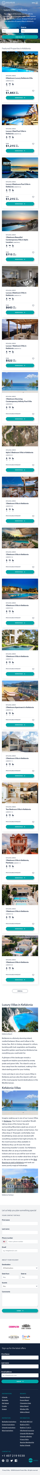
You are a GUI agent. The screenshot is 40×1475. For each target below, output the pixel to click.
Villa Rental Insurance (27, 1430)
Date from (5, 27)
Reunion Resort (25, 1397)
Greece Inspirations (8, 1424)
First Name (5, 1354)
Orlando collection (26, 1436)
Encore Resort (24, 1400)
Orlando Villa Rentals (27, 1433)
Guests (4, 1283)
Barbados (5, 1400)
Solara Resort (24, 1406)
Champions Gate (25, 1403)
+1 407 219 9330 (13, 1455)
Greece (4, 1409)
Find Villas (18, 37)
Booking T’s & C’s (25, 1427)
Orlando (4, 1397)
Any (4, 31)
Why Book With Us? (26, 1421)
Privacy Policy (24, 1439)
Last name (5, 1229)
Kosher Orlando (25, 1445)
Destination (6, 1264)
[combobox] (25, 1268)
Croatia (4, 1406)
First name (6, 1220)
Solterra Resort (25, 1412)
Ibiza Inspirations (7, 1430)
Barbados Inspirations (9, 1421)
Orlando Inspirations (8, 1427)
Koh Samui (5, 1403)
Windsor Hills (24, 1409)
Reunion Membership (27, 1442)
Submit (19, 1310)
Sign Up (19, 1381)
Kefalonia (7, 1121)
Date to (23, 27)
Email (4, 1247)
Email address (6, 1372)
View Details (19, 97)
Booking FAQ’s (24, 1424)
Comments (6, 1292)
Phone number (7, 1238)
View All (20, 991)
